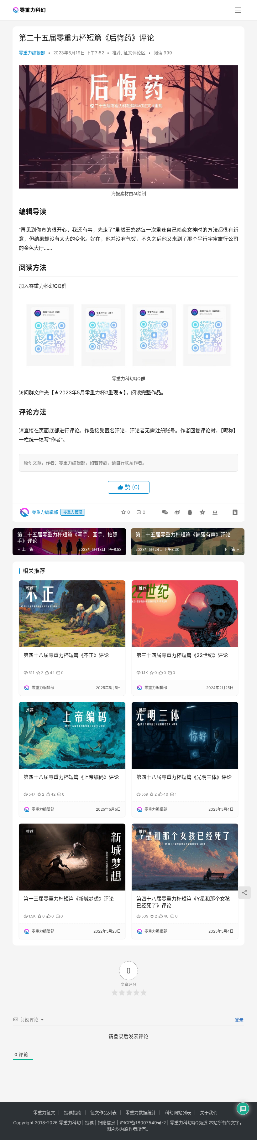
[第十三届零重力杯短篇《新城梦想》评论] (72, 857)
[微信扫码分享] (164, 512)
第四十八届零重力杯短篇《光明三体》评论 (184, 777)
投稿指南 (72, 1112)
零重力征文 (44, 1112)
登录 (238, 1019)
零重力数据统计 (140, 1112)
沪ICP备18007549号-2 (142, 1122)
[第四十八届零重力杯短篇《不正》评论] (72, 613)
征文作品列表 (103, 1112)
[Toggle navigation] (237, 10)
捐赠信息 (106, 1122)
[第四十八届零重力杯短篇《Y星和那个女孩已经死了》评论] (185, 857)
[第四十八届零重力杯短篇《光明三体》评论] (185, 735)
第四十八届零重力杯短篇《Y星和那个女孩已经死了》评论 (183, 902)
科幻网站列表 (178, 1112)
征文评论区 (134, 52)
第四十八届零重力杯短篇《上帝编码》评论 (71, 777)
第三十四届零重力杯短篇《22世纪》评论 (182, 655)
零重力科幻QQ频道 (188, 1122)
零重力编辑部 (32, 52)
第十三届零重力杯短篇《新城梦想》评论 (69, 899)
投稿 (89, 1122)
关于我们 (209, 1112)
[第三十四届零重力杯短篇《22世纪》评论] (185, 613)
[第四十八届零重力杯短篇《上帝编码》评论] (72, 735)
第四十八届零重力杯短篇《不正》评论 (66, 655)
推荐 (116, 52)
